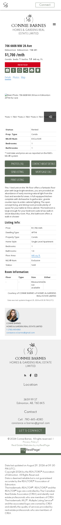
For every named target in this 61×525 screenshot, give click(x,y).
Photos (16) (17, 164)
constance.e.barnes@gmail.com (20, 332)
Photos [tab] (16, 77)
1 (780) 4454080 (13, 329)
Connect (45, 5)
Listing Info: (12, 222)
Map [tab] (23, 77)
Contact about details (43, 164)
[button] (25, 375)
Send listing (17, 172)
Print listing (17, 180)
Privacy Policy (30, 442)
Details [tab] (8, 77)
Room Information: (17, 272)
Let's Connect (30, 431)
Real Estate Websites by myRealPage (30, 445)
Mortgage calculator (43, 172)
